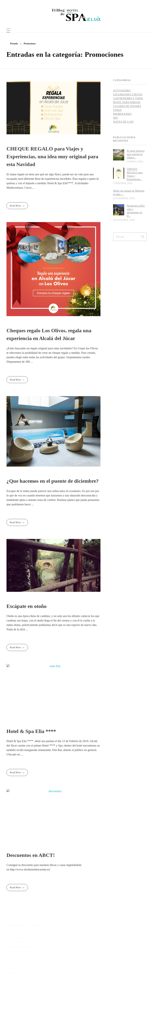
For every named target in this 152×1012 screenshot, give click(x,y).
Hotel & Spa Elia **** (31, 731)
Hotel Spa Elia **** (20, 937)
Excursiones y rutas (127, 94)
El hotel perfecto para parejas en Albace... (135, 154)
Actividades (122, 90)
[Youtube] (76, 996)
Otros (117, 110)
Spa (115, 118)
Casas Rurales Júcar (19, 946)
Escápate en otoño (26, 606)
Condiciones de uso (19, 959)
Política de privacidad (20, 973)
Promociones (122, 114)
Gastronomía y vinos (128, 98)
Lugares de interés (127, 106)
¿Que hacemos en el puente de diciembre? (52, 481)
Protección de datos (19, 964)
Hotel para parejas (126, 102)
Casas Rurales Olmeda (21, 942)
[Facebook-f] (59, 996)
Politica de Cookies (19, 968)
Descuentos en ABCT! (30, 855)
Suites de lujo (123, 121)
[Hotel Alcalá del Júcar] (76, 15)
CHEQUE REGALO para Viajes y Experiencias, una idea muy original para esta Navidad (52, 156)
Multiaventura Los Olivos (23, 950)
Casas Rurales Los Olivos (23, 933)
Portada (14, 43)
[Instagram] (92, 996)
